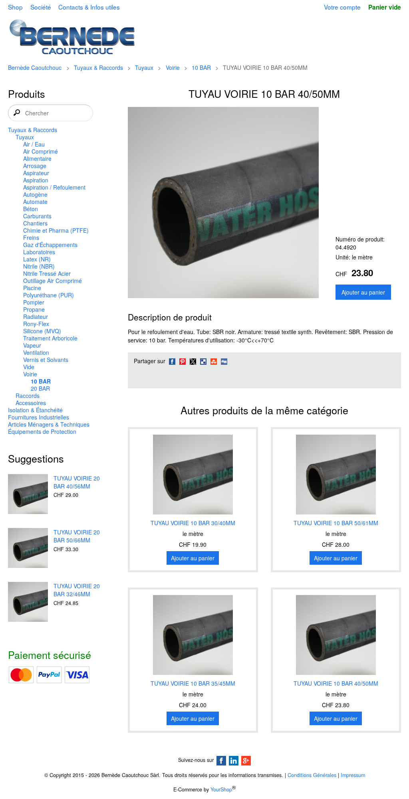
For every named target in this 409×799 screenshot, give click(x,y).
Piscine (32, 288)
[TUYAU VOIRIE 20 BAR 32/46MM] (28, 602)
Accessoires (31, 402)
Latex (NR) (37, 259)
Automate (35, 201)
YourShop (221, 789)
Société (40, 6)
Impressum (353, 775)
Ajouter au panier (363, 292)
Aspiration (35, 180)
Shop (15, 6)
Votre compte (342, 6)
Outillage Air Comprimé (52, 280)
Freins (31, 237)
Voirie (173, 67)
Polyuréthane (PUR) (48, 295)
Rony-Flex (36, 323)
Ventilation (36, 352)
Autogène (35, 194)
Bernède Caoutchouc (35, 67)
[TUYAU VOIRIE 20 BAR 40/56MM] (28, 495)
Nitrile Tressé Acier (47, 273)
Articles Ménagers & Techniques (48, 424)
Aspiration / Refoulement (54, 187)
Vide (28, 367)
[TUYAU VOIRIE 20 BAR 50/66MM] (28, 549)
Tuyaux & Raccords (98, 67)
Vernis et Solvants (45, 359)
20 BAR (40, 388)
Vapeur (32, 345)
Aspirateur (36, 173)
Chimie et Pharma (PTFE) (56, 230)
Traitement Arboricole (50, 338)
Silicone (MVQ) (42, 331)
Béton (30, 209)
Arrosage (34, 165)
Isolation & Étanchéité (35, 410)
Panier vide (384, 7)
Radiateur (35, 316)
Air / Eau (34, 144)
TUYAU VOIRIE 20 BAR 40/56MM (77, 482)
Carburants (37, 216)
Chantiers (35, 223)
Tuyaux (144, 67)
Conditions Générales (312, 775)
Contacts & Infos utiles (89, 6)
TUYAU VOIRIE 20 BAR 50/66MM (77, 536)
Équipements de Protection (42, 431)
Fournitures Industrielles (38, 417)
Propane (34, 309)
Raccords (28, 395)
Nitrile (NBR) (39, 266)
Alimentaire (37, 158)
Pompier (33, 302)
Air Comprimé (40, 151)
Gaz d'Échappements (50, 244)
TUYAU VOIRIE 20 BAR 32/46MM (77, 590)
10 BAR (201, 67)
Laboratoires (39, 252)
